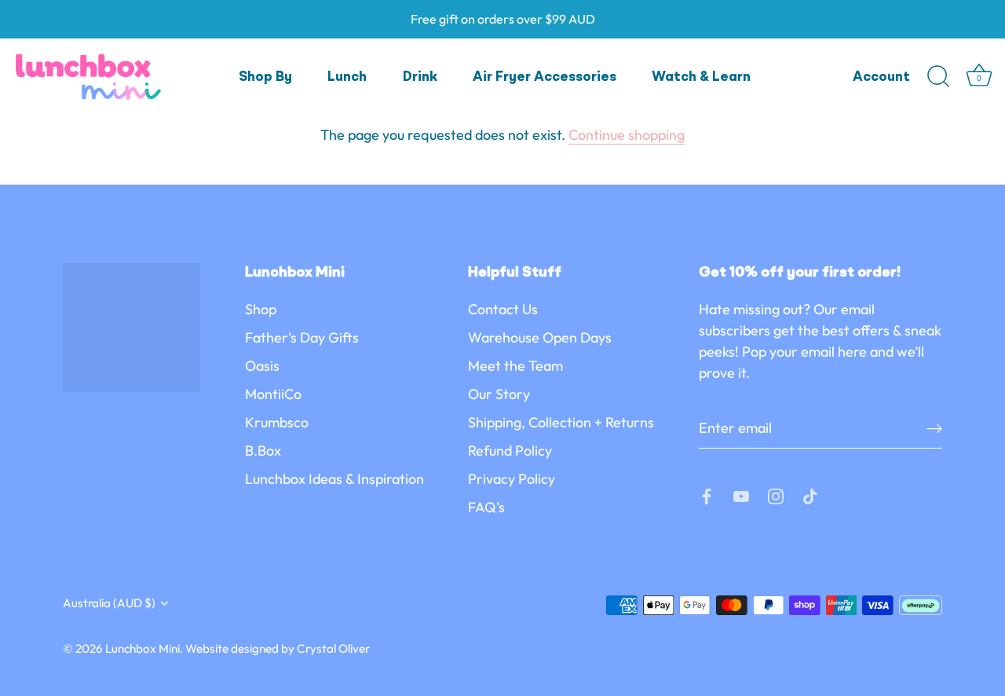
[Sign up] (934, 428)
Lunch (347, 77)
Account (881, 77)
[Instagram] (776, 494)
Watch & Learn (701, 77)
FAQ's (486, 507)
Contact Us (503, 309)
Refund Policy (510, 450)
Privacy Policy (511, 479)
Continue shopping (626, 135)
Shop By (265, 77)
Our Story (499, 394)
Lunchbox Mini (142, 648)
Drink (420, 77)
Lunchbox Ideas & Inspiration (334, 479)
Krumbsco (277, 422)
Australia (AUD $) (109, 602)
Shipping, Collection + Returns (561, 422)
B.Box (263, 450)
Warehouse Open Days (540, 337)
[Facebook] (706, 494)
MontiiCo (273, 394)
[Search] (938, 77)
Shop (260, 309)
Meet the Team (515, 366)
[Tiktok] (810, 494)
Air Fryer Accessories (544, 77)
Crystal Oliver (333, 648)
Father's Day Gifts (302, 337)
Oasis (262, 366)
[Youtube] (741, 494)
